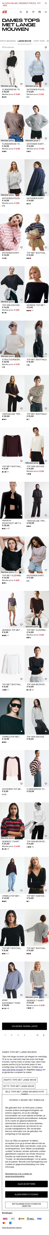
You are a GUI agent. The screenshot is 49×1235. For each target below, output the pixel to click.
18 (37, 1035)
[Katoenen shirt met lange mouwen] (12, 232)
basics (39, 1069)
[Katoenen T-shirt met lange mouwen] (12, 980)
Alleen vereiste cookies (26, 1194)
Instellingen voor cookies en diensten (26, 1205)
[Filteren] (45, 47)
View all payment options (12, 1228)
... (30, 1035)
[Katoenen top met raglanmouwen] (12, 768)
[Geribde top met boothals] (12, 609)
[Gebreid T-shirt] (12, 820)
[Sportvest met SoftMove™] (12, 500)
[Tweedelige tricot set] (12, 393)
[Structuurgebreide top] (12, 339)
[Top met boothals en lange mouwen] (12, 445)
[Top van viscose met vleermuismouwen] (12, 284)
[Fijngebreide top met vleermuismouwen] (12, 68)
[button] (7, 86)
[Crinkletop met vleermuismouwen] (12, 716)
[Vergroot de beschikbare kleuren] (4, 97)
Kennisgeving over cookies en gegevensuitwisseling (18, 1175)
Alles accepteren (26, 1184)
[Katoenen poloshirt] (12, 177)
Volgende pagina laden (24, 1026)
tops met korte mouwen (12, 1069)
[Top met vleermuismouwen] (12, 554)
